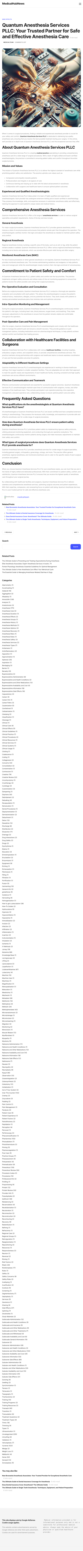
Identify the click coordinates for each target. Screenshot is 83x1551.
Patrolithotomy (7, 1122)
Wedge (4, 1449)
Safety (4, 1273)
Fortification (6, 881)
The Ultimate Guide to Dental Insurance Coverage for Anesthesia (35, 513)
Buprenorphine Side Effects (12, 691)
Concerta (5, 763)
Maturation (6, 990)
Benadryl (5, 671)
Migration (5, 1024)
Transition (5, 1411)
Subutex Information (9, 1374)
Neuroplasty (6, 1070)
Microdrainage (7, 1015)
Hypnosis (5, 912)
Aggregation (6, 594)
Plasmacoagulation (9, 1150)
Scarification (6, 1285)
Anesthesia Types (8, 645)
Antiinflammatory (8, 651)
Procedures (6, 1176)
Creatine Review (8, 777)
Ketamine (5, 952)
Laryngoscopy (7, 958)
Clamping (5, 714)
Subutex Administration (10, 1362)
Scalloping (6, 1282)
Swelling (5, 1382)
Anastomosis (6, 605)
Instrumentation (7, 938)
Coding (4, 757)
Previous (8, 532)
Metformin (6, 1001)
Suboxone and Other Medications (14, 1351)
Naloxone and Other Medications (14, 1050)
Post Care (5, 1153)
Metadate (5, 998)
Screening (5, 1291)
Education (5, 852)
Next (76, 532)
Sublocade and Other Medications (14, 1328)
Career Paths (6, 703)
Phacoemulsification (9, 1136)
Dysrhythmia (6, 846)
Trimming (5, 1426)
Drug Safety (6, 840)
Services (5, 1299)
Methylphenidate (8, 1010)
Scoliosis (5, 1288)
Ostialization (6, 1087)
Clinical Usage (7, 749)
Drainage (5, 835)
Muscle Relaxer (7, 1033)
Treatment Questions (9, 1417)
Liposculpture (7, 964)
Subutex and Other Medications (13, 1368)
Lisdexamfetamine (8, 969)
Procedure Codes (8, 1173)
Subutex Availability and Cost (12, 1371)
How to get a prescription (11, 904)
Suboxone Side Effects (10, 1360)
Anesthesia (6, 608)
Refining (5, 1228)
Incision (5, 924)
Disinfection (6, 829)
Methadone (6, 1004)
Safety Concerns (8, 1276)
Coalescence (6, 754)
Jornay (4, 949)
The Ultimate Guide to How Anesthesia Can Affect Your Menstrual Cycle (27, 569)
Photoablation (7, 1142)
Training (5, 1400)
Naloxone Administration (11, 1044)
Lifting (4, 961)
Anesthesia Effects (9, 617)
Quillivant (5, 1199)
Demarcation (6, 806)
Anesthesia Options (9, 628)
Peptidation (6, 1124)
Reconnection (7, 1213)
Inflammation (6, 932)
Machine (5, 975)
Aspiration (5, 663)
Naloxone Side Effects (10, 1058)
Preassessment (7, 1159)
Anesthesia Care (8, 611)
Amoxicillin (6, 599)
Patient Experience (9, 1116)
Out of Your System (9, 1090)
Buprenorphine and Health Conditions (15, 680)
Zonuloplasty (6, 1463)
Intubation (5, 941)
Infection (5, 926)
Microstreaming (7, 1021)
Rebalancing (6, 1202)
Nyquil (4, 1073)
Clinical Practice (8, 734)
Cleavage (5, 720)
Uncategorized (7, 1434)
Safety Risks (6, 1279)
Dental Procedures (8, 809)
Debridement (6, 797)
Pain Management (8, 1107)
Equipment (6, 863)
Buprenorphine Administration (12, 677)
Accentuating (7, 588)
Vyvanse (5, 1446)
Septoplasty (6, 1296)
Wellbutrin (5, 1454)
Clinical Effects (7, 728)
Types (4, 1428)
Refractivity (6, 1231)
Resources (6, 1248)
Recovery (5, 1222)
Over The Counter (8, 1093)
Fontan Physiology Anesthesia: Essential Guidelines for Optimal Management (29, 567)
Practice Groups (8, 1156)
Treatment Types (8, 1420)
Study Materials (7, 1317)
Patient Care (6, 1113)
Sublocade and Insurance (11, 1325)
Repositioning (7, 1245)
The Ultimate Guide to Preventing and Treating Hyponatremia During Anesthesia (30, 561)
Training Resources (9, 1405)
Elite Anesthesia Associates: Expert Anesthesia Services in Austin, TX (27, 564)
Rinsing (4, 1259)
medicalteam (8, 42)
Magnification (7, 984)
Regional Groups (8, 1236)
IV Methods (6, 946)
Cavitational (6, 708)
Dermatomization (8, 815)
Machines (5, 981)
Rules (4, 1271)
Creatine (5, 774)
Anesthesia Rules (8, 637)
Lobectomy (6, 972)
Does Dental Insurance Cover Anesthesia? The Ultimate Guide (33, 516)
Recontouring (7, 1219)
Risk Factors (6, 1262)
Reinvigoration (7, 1239)
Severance (6, 1302)
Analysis (5, 602)
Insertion (5, 935)
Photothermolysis (8, 1144)
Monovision (6, 1030)
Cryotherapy (6, 783)
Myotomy (5, 1041)
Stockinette (6, 1314)
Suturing (5, 1380)
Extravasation (7, 869)
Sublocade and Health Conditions (14, 1322)
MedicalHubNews (13, 3)
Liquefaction (6, 967)
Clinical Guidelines (8, 731)
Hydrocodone (7, 909)
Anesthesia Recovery (9, 631)
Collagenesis (6, 760)
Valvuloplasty (7, 1443)
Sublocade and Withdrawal (11, 1334)
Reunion (5, 1253)
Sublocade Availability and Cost (13, 1337)
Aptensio (5, 660)
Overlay (5, 1096)
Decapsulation (7, 803)
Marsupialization (8, 987)
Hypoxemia (6, 918)
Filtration (5, 878)
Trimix (4, 1423)
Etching (5, 866)
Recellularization (8, 1208)
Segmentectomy (8, 1294)
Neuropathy (6, 1067)
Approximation (7, 657)
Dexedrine (5, 823)
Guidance (5, 895)
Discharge (5, 826)
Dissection (6, 832)
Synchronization (8, 1385)
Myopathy (5, 1038)
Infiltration (5, 929)
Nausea (5, 1064)
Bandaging (6, 665)
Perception (6, 1127)
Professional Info (8, 1179)
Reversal (5, 1256)
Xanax (4, 1457)
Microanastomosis (8, 1013)
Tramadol (5, 1408)
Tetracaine (6, 1391)
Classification (7, 717)
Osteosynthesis (7, 1081)
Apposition (6, 654)
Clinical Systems (8, 746)
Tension (5, 1388)
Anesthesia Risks (8, 634)
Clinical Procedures (9, 737)
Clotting (5, 751)
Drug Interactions (8, 837)
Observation (6, 1076)
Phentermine (6, 1139)
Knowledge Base (8, 955)
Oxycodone (6, 1099)
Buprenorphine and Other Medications (15, 683)
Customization (7, 789)
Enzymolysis (6, 860)
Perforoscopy (7, 1133)
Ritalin (4, 1265)
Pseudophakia (7, 1196)
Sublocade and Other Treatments (14, 1331)
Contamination (7, 769)
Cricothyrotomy (7, 780)
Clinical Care (6, 726)
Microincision (7, 1018)
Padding (5, 1101)
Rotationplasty (7, 1268)
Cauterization (7, 706)
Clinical (4, 723)
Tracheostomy (7, 1397)
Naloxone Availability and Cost (13, 1053)
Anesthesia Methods (9, 625)
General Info (6, 889)
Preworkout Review (9, 1170)
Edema (4, 849)
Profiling (5, 1182)
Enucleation (6, 858)
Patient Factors (7, 1119)
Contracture (6, 772)
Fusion (4, 883)
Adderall (5, 591)
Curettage (5, 786)
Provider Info (6, 1193)
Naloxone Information (9, 1055)
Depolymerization (8, 812)
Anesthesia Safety (8, 640)
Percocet (5, 1130)
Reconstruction (7, 1216)
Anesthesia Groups (9, 619)
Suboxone (5, 1342)
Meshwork (6, 995)
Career (4, 697)
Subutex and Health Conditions (13, 1365)
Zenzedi (5, 1460)
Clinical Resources (8, 740)
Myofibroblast (7, 1035)
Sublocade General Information (13, 1340)
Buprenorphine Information (11, 688)
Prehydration (6, 1162)
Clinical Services (8, 743)
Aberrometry (6, 585)
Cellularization (7, 711)
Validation (5, 1440)
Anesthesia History (9, 622)
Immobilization (7, 921)
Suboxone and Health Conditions (14, 1348)
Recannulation (7, 1205)
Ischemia (5, 944)
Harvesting (6, 898)
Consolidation (7, 766)
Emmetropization (8, 855)
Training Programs (8, 1403)
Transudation (6, 1414)
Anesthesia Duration (9, 614)
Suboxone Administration (11, 1345)
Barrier (4, 668)
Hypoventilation (7, 915)
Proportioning (7, 1185)
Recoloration (6, 1210)
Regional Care (7, 1233)
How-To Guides (7, 906)
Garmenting (6, 886)
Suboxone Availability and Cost (13, 1354)
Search (5, 541)
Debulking (5, 800)
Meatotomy (6, 992)
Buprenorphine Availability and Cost (15, 686)
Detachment (6, 817)
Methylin (5, 1007)
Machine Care (7, 978)
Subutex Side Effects (9, 1377)
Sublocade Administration (11, 1319)
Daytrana (5, 795)
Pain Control (6, 1104)
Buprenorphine (7, 674)
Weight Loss (6, 1451)
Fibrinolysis (6, 872)
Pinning (4, 1147)
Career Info (6, 700)
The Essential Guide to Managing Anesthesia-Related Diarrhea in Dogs (27, 572)
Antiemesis (6, 648)
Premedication (7, 1164)
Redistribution (7, 1225)
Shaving (5, 1305)
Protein (4, 1187)
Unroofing (5, 1437)
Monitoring (6, 1027)
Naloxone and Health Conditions (13, 1047)
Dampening (6, 792)
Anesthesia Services (9, 642)
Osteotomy (6, 1084)
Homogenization (8, 901)
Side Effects (7, 19)
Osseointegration (8, 1078)
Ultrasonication (7, 1431)
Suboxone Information (10, 1357)
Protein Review (7, 1190)
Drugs (4, 843)
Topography (6, 1394)
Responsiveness (8, 1251)
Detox (4, 820)
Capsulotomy (7, 694)
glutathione (6, 892)
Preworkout (6, 1167)
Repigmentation (7, 1242)
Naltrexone (6, 1061)
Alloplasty (5, 597)
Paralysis (5, 1110)
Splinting (5, 1311)
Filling (4, 875)
